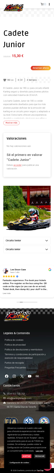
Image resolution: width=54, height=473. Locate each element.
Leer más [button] (7, 293)
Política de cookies (14, 340)
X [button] (47, 426)
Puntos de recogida (14, 362)
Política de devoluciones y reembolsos (24, 349)
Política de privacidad (15, 344)
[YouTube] (29, 376)
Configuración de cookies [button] (19, 463)
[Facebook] (6, 376)
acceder (17, 165)
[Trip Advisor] (37, 376)
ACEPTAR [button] (26, 456)
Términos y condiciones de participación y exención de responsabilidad (25, 356)
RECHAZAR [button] (39, 456)
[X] (22, 376)
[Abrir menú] (49, 4)
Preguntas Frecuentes (15, 367)
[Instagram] (14, 376)
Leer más (39, 451)
